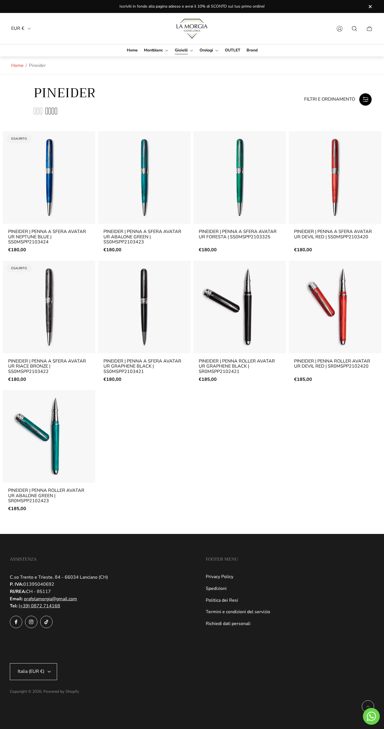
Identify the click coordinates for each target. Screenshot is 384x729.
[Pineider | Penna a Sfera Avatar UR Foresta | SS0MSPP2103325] (239, 177)
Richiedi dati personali (228, 624)
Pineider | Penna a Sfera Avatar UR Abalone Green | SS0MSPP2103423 (142, 236)
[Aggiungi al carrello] (181, 140)
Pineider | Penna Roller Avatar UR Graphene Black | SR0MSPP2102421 (237, 366)
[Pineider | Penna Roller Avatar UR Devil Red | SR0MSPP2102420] (335, 307)
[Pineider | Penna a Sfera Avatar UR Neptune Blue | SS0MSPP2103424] (49, 177)
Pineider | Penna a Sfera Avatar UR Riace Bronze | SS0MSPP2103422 (47, 366)
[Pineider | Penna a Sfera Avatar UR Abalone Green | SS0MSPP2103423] (144, 177)
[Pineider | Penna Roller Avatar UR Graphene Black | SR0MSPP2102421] (239, 307)
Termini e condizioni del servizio (238, 612)
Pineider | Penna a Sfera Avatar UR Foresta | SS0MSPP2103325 (238, 234)
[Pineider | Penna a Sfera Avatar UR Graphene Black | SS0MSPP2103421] (144, 307)
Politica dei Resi (222, 600)
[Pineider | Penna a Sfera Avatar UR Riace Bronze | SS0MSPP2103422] (49, 307)
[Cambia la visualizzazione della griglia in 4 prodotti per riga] (51, 111)
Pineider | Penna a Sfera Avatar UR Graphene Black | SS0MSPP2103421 (142, 366)
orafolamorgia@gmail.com (50, 599)
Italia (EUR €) (31, 671)
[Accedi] (339, 28)
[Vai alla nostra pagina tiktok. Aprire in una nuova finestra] (46, 622)
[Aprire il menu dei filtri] (365, 99)
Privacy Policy (219, 577)
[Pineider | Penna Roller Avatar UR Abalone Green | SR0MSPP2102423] (49, 436)
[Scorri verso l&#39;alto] (368, 706)
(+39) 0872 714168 (39, 606)
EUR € (17, 28)
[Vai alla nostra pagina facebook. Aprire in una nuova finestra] (16, 622)
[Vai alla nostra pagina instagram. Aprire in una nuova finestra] (31, 622)
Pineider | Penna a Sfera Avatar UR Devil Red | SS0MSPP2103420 (333, 234)
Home (17, 65)
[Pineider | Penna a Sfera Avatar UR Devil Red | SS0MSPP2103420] (335, 177)
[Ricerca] (354, 28)
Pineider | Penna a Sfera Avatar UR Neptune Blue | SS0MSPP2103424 (47, 236)
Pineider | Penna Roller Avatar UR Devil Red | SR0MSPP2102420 (332, 364)
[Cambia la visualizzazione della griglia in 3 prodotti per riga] (38, 111)
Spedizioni (216, 588)
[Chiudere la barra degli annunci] (370, 6)
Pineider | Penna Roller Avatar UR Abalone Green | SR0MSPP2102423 (46, 495)
